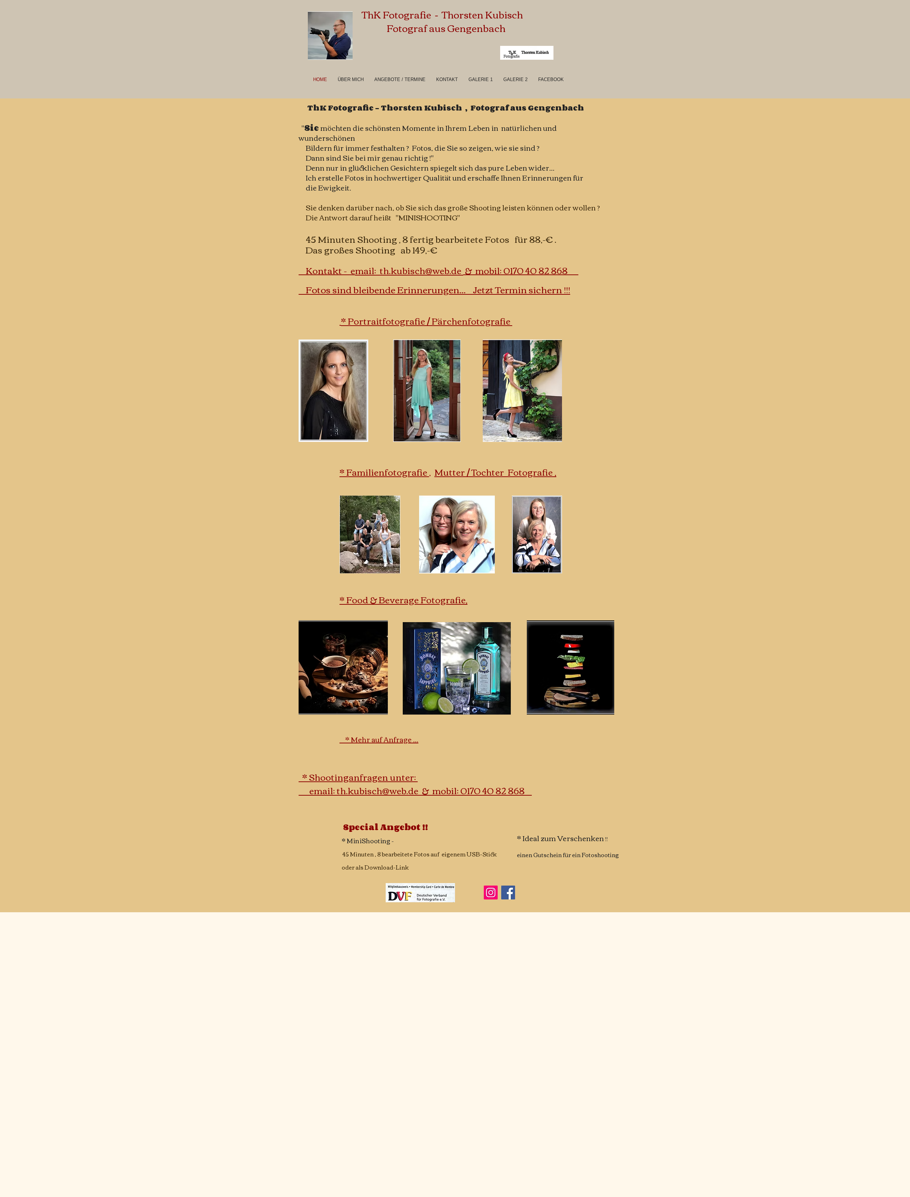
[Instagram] (491, 892)
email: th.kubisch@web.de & (370, 790)
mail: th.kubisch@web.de (409, 270)
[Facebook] (508, 892)
